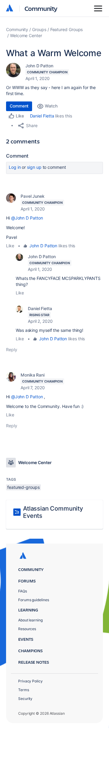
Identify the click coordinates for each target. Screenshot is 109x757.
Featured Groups (66, 29)
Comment (19, 105)
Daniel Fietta (42, 115)
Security (25, 698)
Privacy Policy (30, 681)
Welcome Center (26, 35)
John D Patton (39, 65)
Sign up (34, 167)
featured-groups (23, 487)
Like (10, 245)
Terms (23, 690)
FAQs (22, 591)
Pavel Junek (33, 196)
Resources (27, 629)
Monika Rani (33, 374)
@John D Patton (27, 217)
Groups (39, 29)
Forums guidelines (33, 600)
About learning (30, 620)
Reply (11, 349)
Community (41, 8)
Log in (15, 167)
